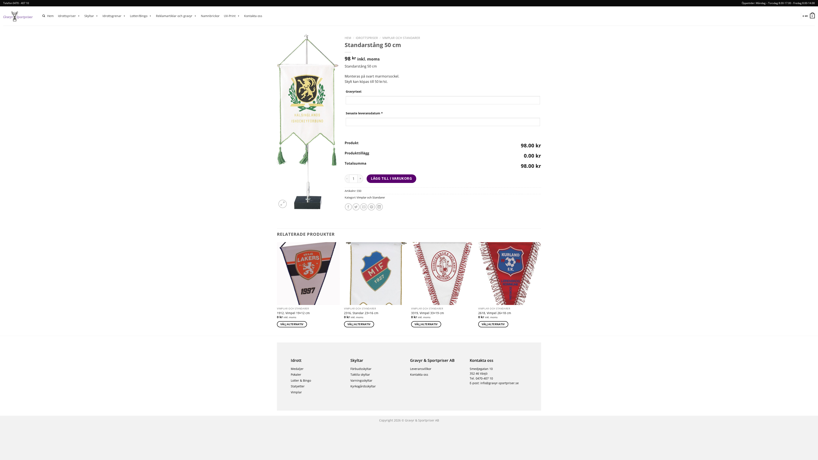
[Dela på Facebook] (348, 206)
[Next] (541, 288)
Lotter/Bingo (138, 16)
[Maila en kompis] (363, 206)
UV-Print (230, 16)
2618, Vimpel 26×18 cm (494, 313)
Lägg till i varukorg (391, 178)
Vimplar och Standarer (401, 38)
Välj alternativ (292, 324)
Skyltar (89, 16)
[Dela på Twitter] (356, 206)
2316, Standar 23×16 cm (361, 313)
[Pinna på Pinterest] (371, 206)
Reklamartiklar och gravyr (174, 16)
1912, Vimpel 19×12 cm (293, 313)
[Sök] (43, 16)
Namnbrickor (210, 16)
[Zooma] (282, 204)
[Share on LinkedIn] (379, 206)
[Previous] (277, 288)
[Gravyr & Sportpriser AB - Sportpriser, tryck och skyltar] (19, 16)
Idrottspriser (67, 16)
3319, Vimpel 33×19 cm (427, 313)
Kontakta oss (253, 16)
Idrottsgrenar (111, 16)
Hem (50, 16)
